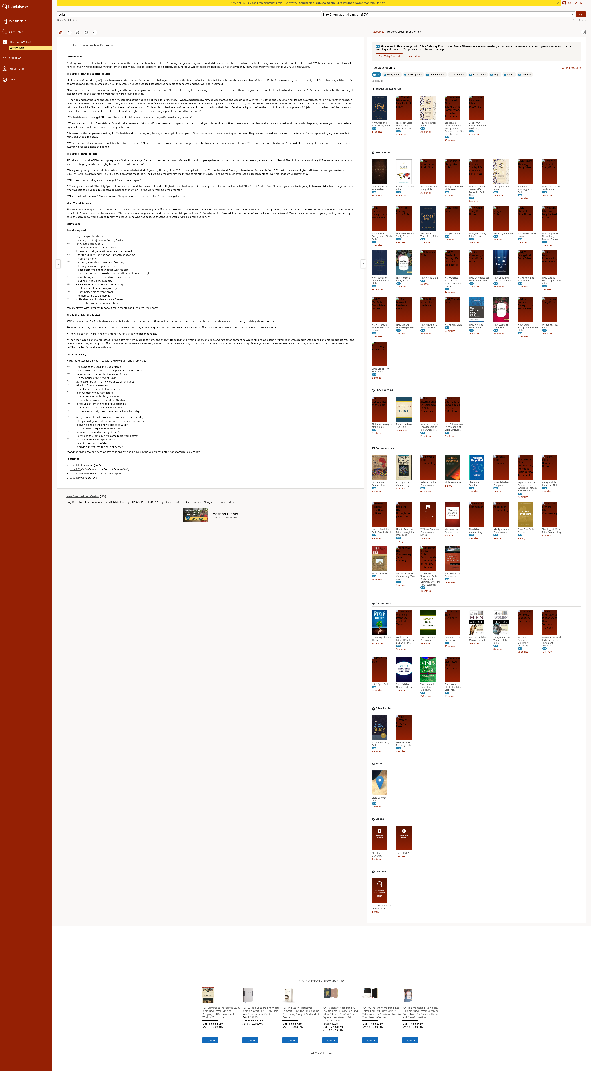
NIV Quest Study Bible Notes (477, 235)
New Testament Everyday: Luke (404, 744)
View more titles (322, 1052)
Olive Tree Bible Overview (526, 531)
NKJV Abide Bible (429, 277)
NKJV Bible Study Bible (380, 744)
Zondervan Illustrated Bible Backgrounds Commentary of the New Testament (455, 128)
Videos (380, 819)
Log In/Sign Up (576, 3)
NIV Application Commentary (501, 531)
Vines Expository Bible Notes (380, 370)
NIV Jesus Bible (452, 233)
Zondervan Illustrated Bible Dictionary (477, 125)
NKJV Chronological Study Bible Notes (479, 279)
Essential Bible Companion (501, 484)
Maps (379, 763)
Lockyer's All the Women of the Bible (501, 640)
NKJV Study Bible (453, 324)
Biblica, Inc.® (171, 502)
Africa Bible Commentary (378, 484)
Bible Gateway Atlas (379, 799)
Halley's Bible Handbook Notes (550, 484)
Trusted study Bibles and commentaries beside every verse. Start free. (308, 3)
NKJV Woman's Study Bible (500, 326)
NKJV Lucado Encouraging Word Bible (551, 280)
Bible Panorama (453, 482)
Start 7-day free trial (389, 56)
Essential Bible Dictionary (452, 638)
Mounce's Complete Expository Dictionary (523, 641)
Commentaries (385, 448)
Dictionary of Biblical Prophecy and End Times (405, 640)
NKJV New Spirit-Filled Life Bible (429, 326)
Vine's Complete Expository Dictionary (428, 687)
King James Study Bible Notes (454, 188)
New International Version (82, 496)
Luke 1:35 (75, 469)
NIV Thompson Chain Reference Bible (380, 280)
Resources (378, 31)
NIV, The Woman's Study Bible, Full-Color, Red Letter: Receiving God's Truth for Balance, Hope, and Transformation (420, 1012)
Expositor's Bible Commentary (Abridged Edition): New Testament (527, 486)
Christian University (377, 854)
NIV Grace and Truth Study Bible (381, 124)
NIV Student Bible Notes (527, 235)
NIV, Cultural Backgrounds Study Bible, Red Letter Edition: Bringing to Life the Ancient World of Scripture (221, 1012)
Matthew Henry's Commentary (453, 531)
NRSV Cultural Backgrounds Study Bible (528, 327)
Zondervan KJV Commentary (452, 575)
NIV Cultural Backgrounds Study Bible (382, 236)
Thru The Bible (379, 573)
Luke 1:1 (74, 465)
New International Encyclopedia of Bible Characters (429, 427)
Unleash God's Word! (225, 517)
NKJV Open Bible (380, 684)
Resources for (384, 68)
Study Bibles (383, 152)
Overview (381, 871)
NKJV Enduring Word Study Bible (502, 279)
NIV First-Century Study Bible (405, 235)
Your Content (413, 31)
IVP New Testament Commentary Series (430, 532)
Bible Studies (384, 708)
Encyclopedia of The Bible (404, 425)
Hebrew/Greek (395, 31)
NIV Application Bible (428, 124)
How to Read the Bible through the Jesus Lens (405, 532)
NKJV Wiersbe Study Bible (476, 326)
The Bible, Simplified (474, 484)
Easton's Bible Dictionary (427, 638)
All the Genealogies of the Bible (382, 425)
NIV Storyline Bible (503, 233)
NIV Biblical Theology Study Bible (526, 189)
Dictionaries (383, 603)
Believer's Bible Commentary (428, 484)
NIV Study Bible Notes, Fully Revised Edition (404, 125)
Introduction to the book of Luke (381, 907)
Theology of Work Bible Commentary (551, 531)
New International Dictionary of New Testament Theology (551, 641)
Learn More (414, 56)
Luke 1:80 (75, 477)
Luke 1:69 (75, 473)
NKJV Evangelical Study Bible (526, 279)
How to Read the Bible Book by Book (381, 531)
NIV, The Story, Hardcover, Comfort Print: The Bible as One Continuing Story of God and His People (301, 1012)
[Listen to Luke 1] (94, 32)
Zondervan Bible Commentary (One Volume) (405, 576)
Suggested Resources (389, 88)
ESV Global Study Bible (405, 188)
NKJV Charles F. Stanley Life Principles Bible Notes (453, 282)
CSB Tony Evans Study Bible (380, 188)
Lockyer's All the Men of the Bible (477, 638)
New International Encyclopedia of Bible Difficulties (454, 427)
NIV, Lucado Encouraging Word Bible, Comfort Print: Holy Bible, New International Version (260, 1011)
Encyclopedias (384, 390)
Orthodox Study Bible (550, 326)
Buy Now (210, 1040)
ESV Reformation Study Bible (429, 188)
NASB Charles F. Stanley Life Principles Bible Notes (477, 191)
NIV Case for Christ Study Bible (552, 188)
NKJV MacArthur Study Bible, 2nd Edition (380, 327)
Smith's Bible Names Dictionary (405, 685)
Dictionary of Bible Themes (381, 638)
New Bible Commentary (475, 531)
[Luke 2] (363, 263)
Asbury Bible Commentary (402, 484)
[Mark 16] (58, 263)
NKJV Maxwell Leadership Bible (405, 326)
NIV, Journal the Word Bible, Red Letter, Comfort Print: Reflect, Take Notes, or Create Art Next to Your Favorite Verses (381, 1012)
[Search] (581, 14)
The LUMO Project (405, 853)
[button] (573, 3)
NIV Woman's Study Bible (403, 279)
